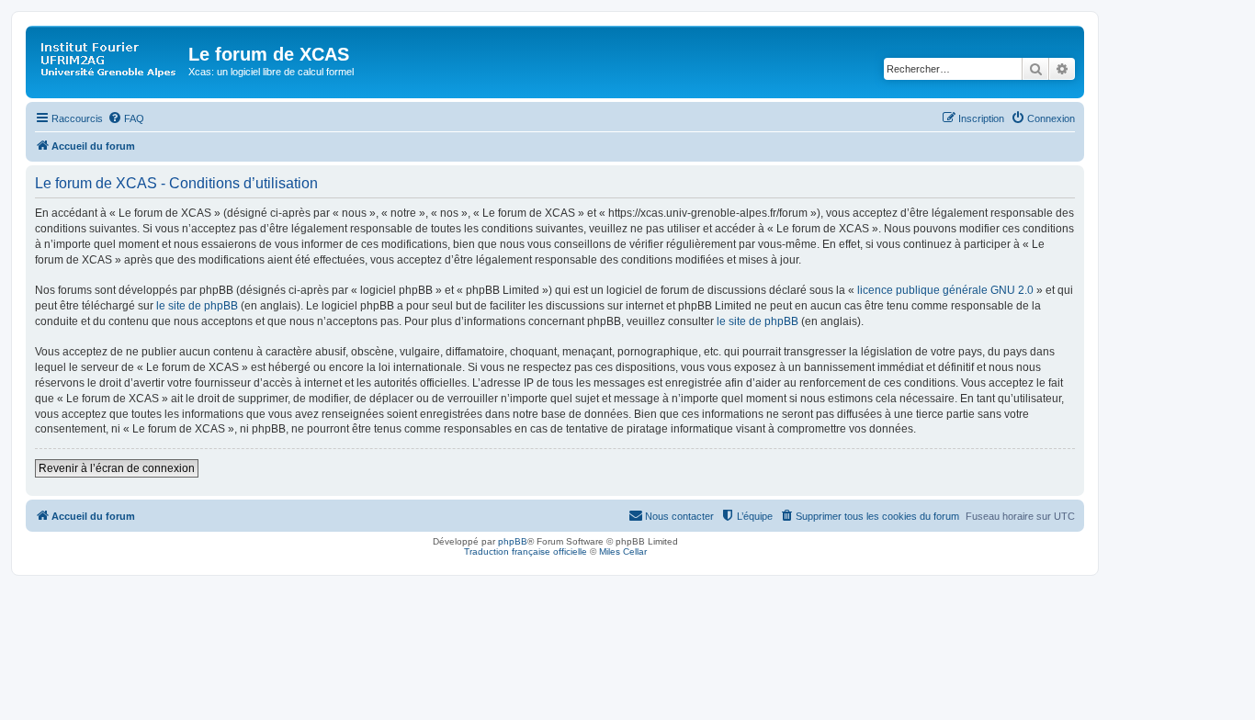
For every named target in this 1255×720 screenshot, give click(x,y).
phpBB (512, 541)
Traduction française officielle (525, 551)
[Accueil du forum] (109, 59)
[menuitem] (125, 118)
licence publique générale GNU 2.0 (945, 290)
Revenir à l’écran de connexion (117, 468)
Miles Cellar (623, 551)
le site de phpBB (197, 305)
